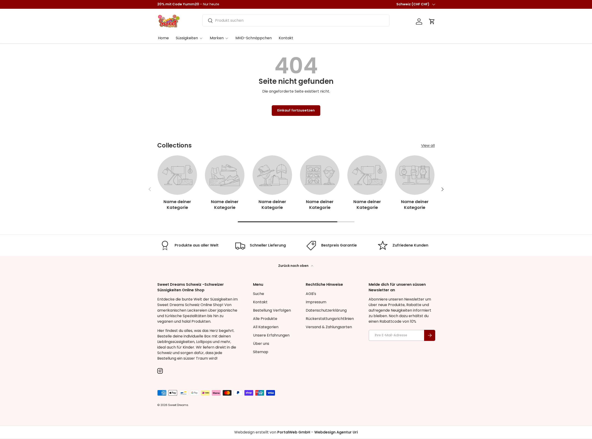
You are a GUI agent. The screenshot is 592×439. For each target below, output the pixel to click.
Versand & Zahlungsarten (329, 327)
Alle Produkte (265, 318)
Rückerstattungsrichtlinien (330, 318)
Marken (217, 38)
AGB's (311, 293)
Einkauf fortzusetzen (296, 110)
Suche (258, 293)
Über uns (261, 343)
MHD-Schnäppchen (253, 38)
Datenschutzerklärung (326, 310)
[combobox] (296, 20)
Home (163, 38)
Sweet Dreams (178, 405)
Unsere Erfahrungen (271, 335)
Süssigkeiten (187, 38)
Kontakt (286, 38)
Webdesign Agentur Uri (336, 432)
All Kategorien (265, 327)
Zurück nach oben (293, 265)
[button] (432, 21)
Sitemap (260, 352)
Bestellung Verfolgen (272, 310)
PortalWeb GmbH (293, 432)
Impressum (316, 302)
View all (428, 145)
